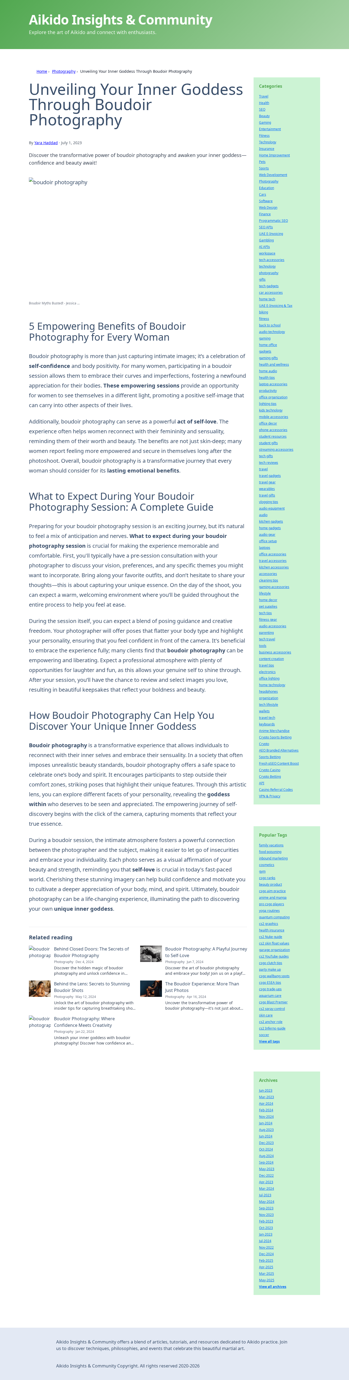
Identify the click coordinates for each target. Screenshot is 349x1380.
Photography (64, 71)
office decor (268, 423)
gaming (264, 338)
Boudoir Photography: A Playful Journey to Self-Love (206, 952)
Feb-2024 (266, 1110)
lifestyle (265, 593)
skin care (266, 1015)
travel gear (267, 482)
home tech (267, 299)
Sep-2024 (266, 1162)
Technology (267, 142)
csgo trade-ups (270, 989)
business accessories (275, 652)
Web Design (268, 207)
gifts (262, 279)
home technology (272, 685)
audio (263, 515)
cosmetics (266, 864)
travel (263, 469)
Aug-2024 (266, 1156)
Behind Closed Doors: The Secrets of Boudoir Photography (91, 952)
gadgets (265, 351)
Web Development (273, 174)
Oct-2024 (266, 1149)
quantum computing (274, 917)
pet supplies (268, 606)
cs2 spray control (272, 1008)
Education (266, 188)
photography (268, 273)
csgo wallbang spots (274, 976)
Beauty (264, 116)
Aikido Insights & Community (120, 19)
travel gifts (267, 495)
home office (268, 345)
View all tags (269, 1041)
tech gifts (266, 456)
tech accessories (271, 260)
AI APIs (264, 246)
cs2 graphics (268, 923)
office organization (273, 397)
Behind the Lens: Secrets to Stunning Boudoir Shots (92, 987)
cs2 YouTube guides (274, 956)
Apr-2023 (266, 1182)
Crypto (264, 744)
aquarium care (270, 995)
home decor (268, 600)
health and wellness (274, 364)
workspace (267, 253)
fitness (264, 318)
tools (262, 645)
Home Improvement (274, 155)
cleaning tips (268, 580)
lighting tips (267, 403)
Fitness (264, 135)
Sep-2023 (266, 1208)
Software (266, 201)
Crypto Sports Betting (275, 737)
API (261, 783)
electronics (267, 672)
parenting (266, 632)
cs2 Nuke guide (270, 936)
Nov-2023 (266, 1214)
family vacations (271, 845)
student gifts (268, 443)
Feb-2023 (266, 1221)
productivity (268, 390)
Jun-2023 (265, 1090)
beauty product (270, 884)
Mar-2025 (266, 1273)
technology (267, 266)
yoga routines (269, 910)
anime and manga (273, 897)
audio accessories (272, 626)
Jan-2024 (265, 1123)
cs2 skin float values (274, 943)
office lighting (269, 678)
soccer (264, 1035)
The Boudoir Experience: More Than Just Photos (202, 987)
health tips (267, 377)
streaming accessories (276, 449)
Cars (262, 194)
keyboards (267, 724)
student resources (273, 436)
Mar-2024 (266, 1188)
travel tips (266, 665)
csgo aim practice (272, 891)
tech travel (267, 639)
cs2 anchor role (270, 1021)
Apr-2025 (266, 1267)
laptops (264, 547)
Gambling (266, 240)
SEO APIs (266, 227)
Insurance (266, 148)
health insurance (271, 930)
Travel (263, 96)
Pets (262, 161)
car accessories (271, 292)
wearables (267, 488)
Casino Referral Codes (276, 789)
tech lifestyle (268, 704)
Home (42, 71)
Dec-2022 (266, 1175)
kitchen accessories (274, 567)
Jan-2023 (265, 1234)
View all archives (272, 1286)
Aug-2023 (266, 1129)
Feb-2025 (266, 1260)
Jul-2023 (265, 1195)
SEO (262, 109)
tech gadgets (269, 286)
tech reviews (268, 462)
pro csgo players (271, 904)
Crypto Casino (269, 770)
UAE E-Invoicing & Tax (275, 305)
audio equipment (272, 508)
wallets (264, 711)
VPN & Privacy (269, 796)
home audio (268, 371)
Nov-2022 (266, 1247)
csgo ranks (267, 878)
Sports (264, 168)
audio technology (272, 331)
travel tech (267, 717)
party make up (270, 969)
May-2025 (266, 1280)
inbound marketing (273, 858)
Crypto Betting (270, 776)
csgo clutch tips (270, 963)
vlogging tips (268, 502)
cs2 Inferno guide (272, 1028)
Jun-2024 (265, 1136)
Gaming (265, 122)
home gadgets (270, 528)
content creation (271, 658)
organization (268, 698)
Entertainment (270, 129)
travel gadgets (270, 475)
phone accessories (273, 430)
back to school (270, 325)
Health (264, 103)
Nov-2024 (266, 1116)
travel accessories (273, 560)
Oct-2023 (266, 1227)
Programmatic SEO (273, 220)
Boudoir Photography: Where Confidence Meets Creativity (84, 1022)
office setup (268, 541)
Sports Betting (270, 757)
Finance (265, 214)
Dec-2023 (266, 1142)
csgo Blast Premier (273, 1002)
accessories (268, 573)
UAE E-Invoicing (271, 233)
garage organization (274, 950)
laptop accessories (273, 384)
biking (263, 312)
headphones (268, 691)
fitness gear (268, 619)
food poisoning (270, 851)
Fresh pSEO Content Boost (279, 763)
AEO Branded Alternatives (279, 750)
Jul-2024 (265, 1241)
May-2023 (266, 1169)
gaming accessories (274, 587)
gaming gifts (268, 358)
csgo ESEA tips (270, 982)
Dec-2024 (266, 1254)
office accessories (272, 554)
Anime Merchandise (274, 730)
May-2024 (266, 1201)
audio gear (267, 534)
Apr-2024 (266, 1103)
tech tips (265, 613)
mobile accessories (273, 416)
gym (262, 871)
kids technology (270, 410)
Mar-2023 (266, 1097)
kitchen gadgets (271, 521)
